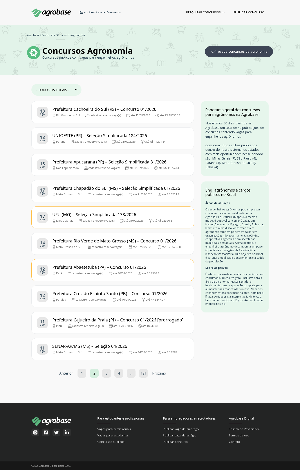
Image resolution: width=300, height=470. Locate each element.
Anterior (66, 373)
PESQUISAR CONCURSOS (203, 12)
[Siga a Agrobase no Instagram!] (35, 432)
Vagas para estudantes (112, 435)
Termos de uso (239, 435)
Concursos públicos (110, 442)
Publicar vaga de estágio (179, 435)
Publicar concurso (175, 442)
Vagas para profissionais (114, 429)
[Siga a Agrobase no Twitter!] (56, 432)
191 (143, 373)
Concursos (48, 35)
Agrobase (33, 35)
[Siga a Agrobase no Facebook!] (46, 432)
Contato (234, 442)
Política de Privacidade (244, 429)
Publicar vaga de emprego (181, 429)
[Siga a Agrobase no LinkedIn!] (67, 432)
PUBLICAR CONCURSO (248, 12)
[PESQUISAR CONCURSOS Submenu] (225, 12)
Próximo (159, 373)
